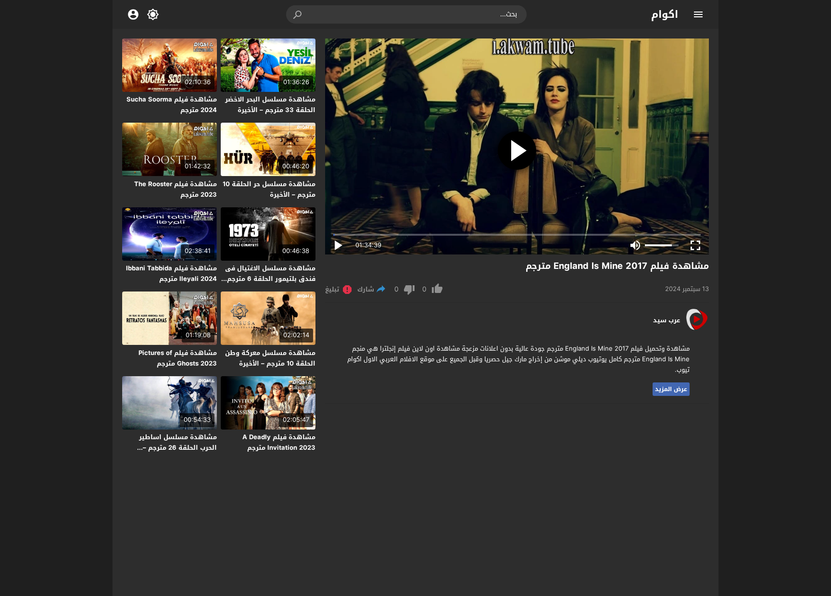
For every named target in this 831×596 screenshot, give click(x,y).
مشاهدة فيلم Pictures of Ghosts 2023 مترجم (177, 358)
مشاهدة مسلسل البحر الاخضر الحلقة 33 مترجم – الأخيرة (270, 104)
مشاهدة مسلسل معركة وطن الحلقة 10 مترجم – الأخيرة (270, 358)
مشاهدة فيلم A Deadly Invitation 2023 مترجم (278, 442)
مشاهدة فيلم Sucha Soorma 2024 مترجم (171, 104)
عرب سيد (666, 320)
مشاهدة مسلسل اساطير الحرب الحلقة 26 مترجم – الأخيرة (178, 447)
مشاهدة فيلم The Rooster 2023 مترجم (175, 189)
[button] (298, 14)
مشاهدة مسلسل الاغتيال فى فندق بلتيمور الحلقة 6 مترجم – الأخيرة (268, 278)
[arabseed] (696, 329)
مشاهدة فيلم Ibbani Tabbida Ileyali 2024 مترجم (171, 273)
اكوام (664, 14)
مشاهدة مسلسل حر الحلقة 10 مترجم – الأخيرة (269, 189)
